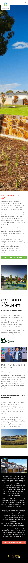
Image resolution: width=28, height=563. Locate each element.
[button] (25, 2)
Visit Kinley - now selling (14, 257)
